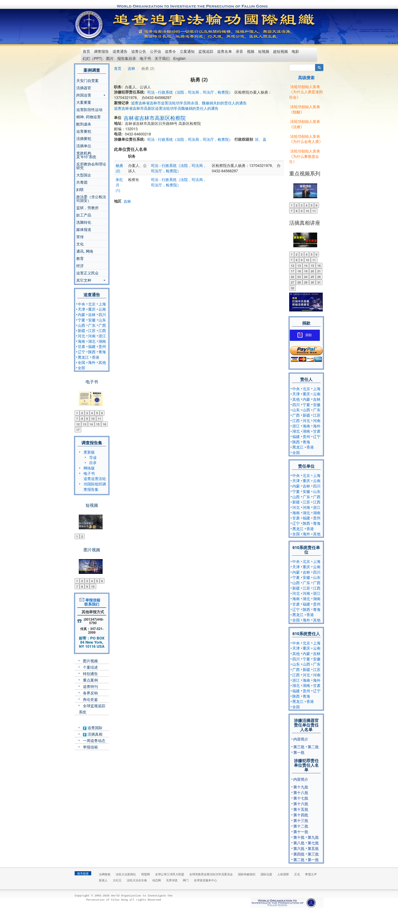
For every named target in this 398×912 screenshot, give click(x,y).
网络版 (89, 467)
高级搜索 (306, 77)
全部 (81, 367)
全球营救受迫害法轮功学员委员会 (211, 874)
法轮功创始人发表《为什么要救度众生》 (304, 156)
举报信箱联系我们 (91, 602)
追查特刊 (90, 686)
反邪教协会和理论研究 (91, 165)
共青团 (81, 182)
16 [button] (104, 424)
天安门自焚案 (87, 80)
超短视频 (280, 51)
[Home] (89, 24)
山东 (102, 319)
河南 (92, 335)
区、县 (260, 139)
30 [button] (312, 282)
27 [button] (292, 282)
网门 (186, 880)
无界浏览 (172, 880)
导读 (93, 457)
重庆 (92, 309)
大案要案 (83, 102)
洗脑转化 (83, 222)
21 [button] (319, 271)
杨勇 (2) (119, 168)
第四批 (299, 854)
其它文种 (83, 280)
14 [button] (91, 424)
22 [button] (292, 277)
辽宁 (81, 351)
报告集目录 (126, 58)
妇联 (80, 189)
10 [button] (93, 418)
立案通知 (187, 51)
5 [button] (97, 413)
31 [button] (319, 282)
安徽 (92, 319)
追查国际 (94, 727)
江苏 (92, 330)
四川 (102, 314)
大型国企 (83, 174)
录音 (239, 51)
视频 (250, 51)
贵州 (102, 346)
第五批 (313, 848)
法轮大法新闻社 (126, 874)
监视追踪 (205, 51)
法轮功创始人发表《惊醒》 (304, 109)
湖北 (92, 341)
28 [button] (299, 282)
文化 (80, 243)
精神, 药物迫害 (88, 116)
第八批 (299, 842)
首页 (86, 51)
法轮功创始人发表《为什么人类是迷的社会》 (306, 92)
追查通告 (120, 51)
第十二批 (300, 826)
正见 (297, 874)
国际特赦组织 (246, 874)
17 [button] (78, 430)
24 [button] (305, 277)
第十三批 (300, 820)
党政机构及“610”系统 (86, 154)
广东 (92, 325)
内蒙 (81, 314)
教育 (80, 258)
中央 (81, 303)
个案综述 (90, 667)
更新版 (89, 452)
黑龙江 (83, 357)
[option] (92, 396)
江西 (102, 330)
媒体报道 (83, 229)
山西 (81, 325)
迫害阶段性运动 (89, 109)
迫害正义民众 (87, 272)
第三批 (299, 746)
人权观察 (283, 874)
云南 (102, 309)
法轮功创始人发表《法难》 (304, 123)
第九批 (313, 837)
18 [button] (299, 271)
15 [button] (98, 424)
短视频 (263, 51)
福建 (92, 346)
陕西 (92, 351)
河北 (81, 335)
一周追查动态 (94, 740)
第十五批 (300, 809)
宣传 (80, 236)
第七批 (313, 842)
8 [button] (82, 418)
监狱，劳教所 (87, 207)
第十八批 (300, 792)
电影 (295, 51)
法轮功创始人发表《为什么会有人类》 (306, 138)
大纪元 (117, 880)
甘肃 (81, 346)
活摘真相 (94, 734)
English (179, 58)
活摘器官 (83, 87)
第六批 (299, 848)
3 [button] (87, 413)
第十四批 (300, 814)
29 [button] (305, 282)
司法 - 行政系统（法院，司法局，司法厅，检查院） (190, 92)
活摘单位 (83, 145)
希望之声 (311, 874)
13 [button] (84, 424)
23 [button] (299, 277)
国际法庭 (266, 874)
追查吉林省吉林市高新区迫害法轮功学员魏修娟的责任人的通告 (166, 108)
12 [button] (78, 424)
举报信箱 (90, 746)
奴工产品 (83, 214)
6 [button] (102, 413)
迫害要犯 (83, 131)
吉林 (92, 314)
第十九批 (300, 786)
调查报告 (101, 51)
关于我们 (162, 58)
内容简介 (300, 739)
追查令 (170, 51)
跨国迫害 (83, 95)
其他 (102, 362)
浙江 (102, 335)
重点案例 (90, 680)
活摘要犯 (83, 138)
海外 (92, 362)
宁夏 (81, 319)
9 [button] (87, 418)
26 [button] (319, 277)
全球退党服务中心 (205, 880)
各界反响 (90, 692)
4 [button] (92, 413)
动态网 (156, 880)
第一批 (299, 752)
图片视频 (90, 660)
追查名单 (224, 51)
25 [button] (312, 277)
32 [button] (292, 288)
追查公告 (138, 51)
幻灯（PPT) (92, 58)
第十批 (299, 837)
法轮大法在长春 (137, 880)
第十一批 (300, 831)
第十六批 (300, 803)
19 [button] (305, 271)
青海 (102, 351)
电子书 (145, 58)
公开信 (155, 51)
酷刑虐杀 (83, 124)
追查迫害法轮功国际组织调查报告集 (95, 484)
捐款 (308, 335)
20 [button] (312, 271)
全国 (81, 362)
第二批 (313, 746)
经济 (80, 265)
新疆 (81, 330)
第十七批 (300, 798)
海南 (81, 341)
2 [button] (82, 413)
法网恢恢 (104, 874)
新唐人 (103, 880)
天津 (81, 309)
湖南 (102, 341)
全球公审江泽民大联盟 (169, 874)
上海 (102, 303)
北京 (92, 303)
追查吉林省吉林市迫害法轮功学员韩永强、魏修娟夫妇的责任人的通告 (189, 102)
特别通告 (90, 673)
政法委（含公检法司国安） (91, 198)
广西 (102, 325)
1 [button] (77, 413)
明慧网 (145, 874)
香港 (95, 357)
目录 (93, 462)
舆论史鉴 (90, 699)
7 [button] (77, 418)
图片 (110, 58)
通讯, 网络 (84, 251)
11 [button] (99, 418)
